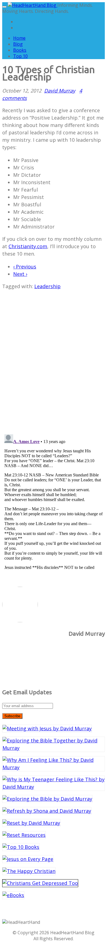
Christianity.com (28, 246)
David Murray (59, 90)
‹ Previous (24, 266)
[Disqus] (53, 358)
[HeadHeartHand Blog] (32, 5)
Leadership (47, 286)
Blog (18, 44)
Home (19, 38)
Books (19, 50)
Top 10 (20, 56)
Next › (20, 274)
